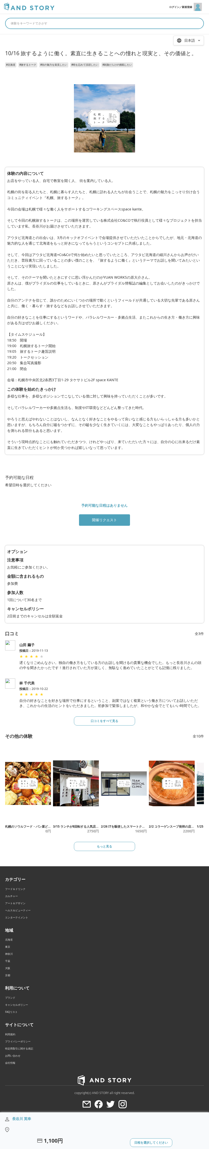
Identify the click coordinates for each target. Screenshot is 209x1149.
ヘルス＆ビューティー (18, 910)
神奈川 (9, 954)
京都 (7, 975)
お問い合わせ (12, 1055)
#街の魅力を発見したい (53, 64)
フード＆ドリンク (15, 889)
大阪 (7, 968)
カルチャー (11, 896)
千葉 (7, 961)
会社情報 (10, 1063)
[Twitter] (111, 1104)
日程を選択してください (151, 1142)
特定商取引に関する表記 (19, 1048)
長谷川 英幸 (21, 1118)
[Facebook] (99, 1104)
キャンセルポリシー (16, 1004)
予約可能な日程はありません (104, 505)
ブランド (10, 997)
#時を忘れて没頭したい (84, 64)
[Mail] (87, 1104)
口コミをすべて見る (104, 721)
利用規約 (10, 1034)
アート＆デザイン (15, 903)
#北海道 (10, 64)
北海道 (9, 939)
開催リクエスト (104, 519)
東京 (7, 946)
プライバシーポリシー (18, 1041)
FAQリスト (11, 1012)
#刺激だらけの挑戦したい (117, 64)
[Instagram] (123, 1104)
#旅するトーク (27, 64)
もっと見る (104, 846)
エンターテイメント (16, 917)
